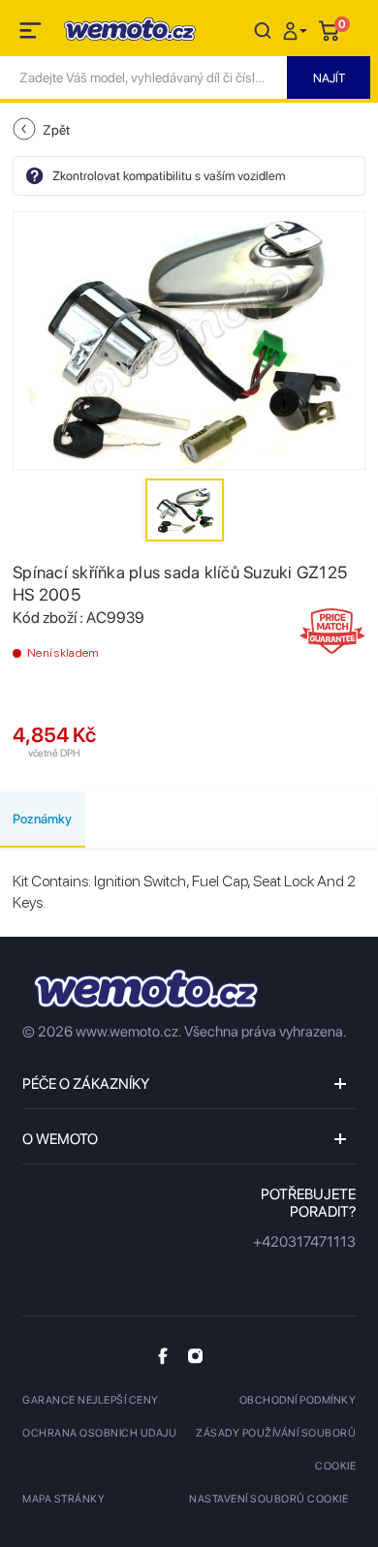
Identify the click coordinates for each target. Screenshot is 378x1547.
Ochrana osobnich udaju (99, 1433)
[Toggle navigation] (32, 33)
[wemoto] (146, 988)
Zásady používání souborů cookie (276, 1449)
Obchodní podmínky (298, 1400)
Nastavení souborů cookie (268, 1499)
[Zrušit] (262, 29)
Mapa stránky (63, 1499)
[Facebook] (163, 1355)
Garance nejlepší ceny (90, 1400)
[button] (297, 29)
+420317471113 (304, 1242)
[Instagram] (195, 1355)
